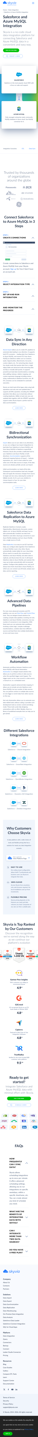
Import (5, 443)
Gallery (5, 1371)
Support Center (8, 1380)
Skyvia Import (7, 350)
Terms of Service (9, 1397)
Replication (9, 544)
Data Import (7, 1298)
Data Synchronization (10, 1304)
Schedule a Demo (21, 1105)
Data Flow (20, 613)
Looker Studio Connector (12, 1352)
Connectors (7, 1342)
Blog (4, 1364)
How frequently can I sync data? (15, 1163)
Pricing (5, 1355)
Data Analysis (8, 1317)
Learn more (19, 408)
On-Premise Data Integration (13, 1314)
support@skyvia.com (10, 1407)
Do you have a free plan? (16, 1251)
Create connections (14, 238)
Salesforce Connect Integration (14, 1324)
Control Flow (31, 613)
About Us (6, 1282)
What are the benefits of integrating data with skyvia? (16, 1217)
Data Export (7, 1301)
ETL (23, 148)
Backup (5, 1346)
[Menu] (33, 3)
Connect (6, 1349)
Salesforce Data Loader (11, 1320)
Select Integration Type (16, 284)
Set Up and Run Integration (11, 296)
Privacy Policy (8, 1404)
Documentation (8, 1384)
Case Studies (7, 1367)
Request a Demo (14, 56)
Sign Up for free (11, 50)
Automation (7, 671)
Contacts (6, 1286)
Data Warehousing (9, 1311)
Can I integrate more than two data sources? (15, 1236)
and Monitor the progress (12, 309)
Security (6, 1401)
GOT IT (8, 1433)
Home (5, 10)
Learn (5, 1377)
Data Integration (13, 10)
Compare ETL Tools (10, 1374)
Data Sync (32, 148)
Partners (6, 1289)
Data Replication (9, 1307)
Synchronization (15, 456)
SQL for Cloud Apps (10, 1327)
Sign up (13, 269)
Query (5, 1339)
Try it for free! (19, 1098)
